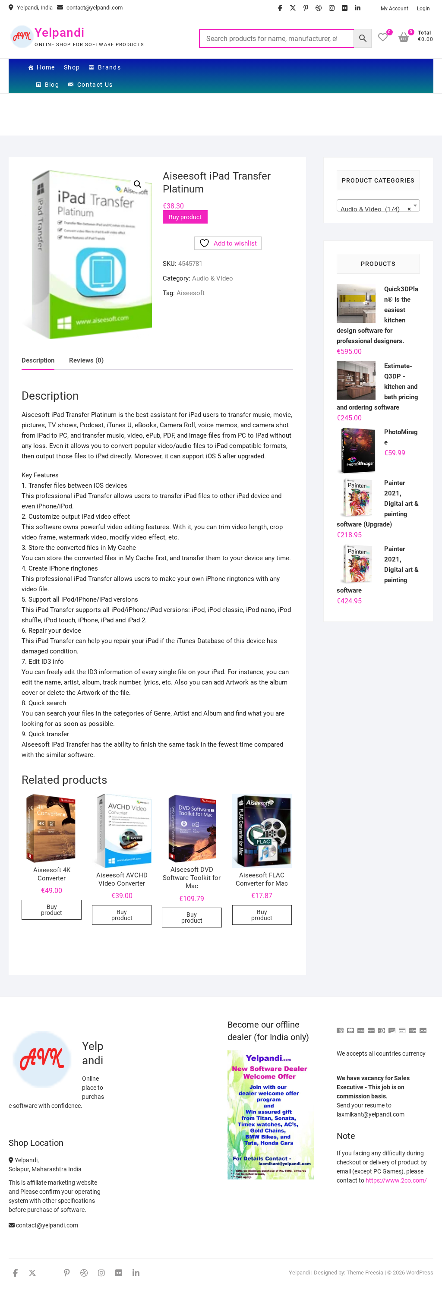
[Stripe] (412, 1027)
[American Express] (340, 1027)
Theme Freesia (365, 1272)
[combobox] (378, 205)
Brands (109, 67)
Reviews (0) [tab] (86, 360)
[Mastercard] (350, 1027)
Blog (52, 84)
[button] (137, 184)
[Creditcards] (402, 1027)
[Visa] (360, 1027)
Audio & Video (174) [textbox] (376, 209)
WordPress (419, 1272)
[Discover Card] (391, 1027)
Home (46, 67)
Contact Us (95, 84)
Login (423, 9)
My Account (394, 9)
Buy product (185, 217)
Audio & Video (212, 278)
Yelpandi (60, 32)
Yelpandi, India (34, 7)
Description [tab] (38, 360)
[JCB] (423, 1027)
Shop (72, 67)
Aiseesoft (191, 293)
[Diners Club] (381, 1027)
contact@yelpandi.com (94, 7)
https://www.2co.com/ (396, 1180)
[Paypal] (371, 1027)
